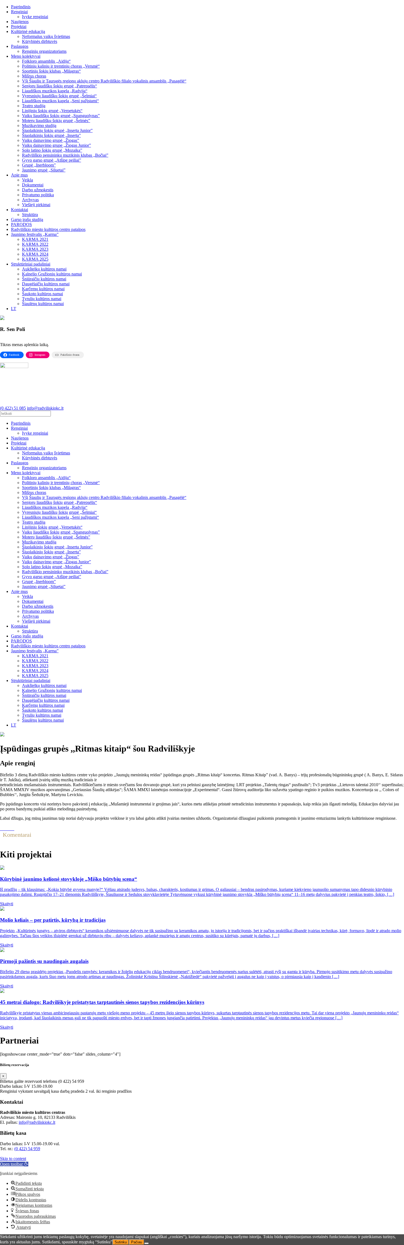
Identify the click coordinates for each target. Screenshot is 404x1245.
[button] (14, 1164)
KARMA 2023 (35, 249)
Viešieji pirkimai (36, 204)
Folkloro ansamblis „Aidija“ (46, 61)
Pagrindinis (21, 6)
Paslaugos (19, 46)
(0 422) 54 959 (27, 1148)
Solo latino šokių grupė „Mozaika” (52, 150)
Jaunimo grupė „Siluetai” (43, 170)
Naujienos (20, 21)
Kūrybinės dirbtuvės (39, 41)
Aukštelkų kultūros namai (44, 269)
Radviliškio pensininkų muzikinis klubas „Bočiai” (65, 155)
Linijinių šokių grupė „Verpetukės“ (52, 110)
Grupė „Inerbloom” (39, 165)
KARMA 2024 (35, 254)
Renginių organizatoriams (44, 51)
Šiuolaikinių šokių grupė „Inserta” (51, 135)
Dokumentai (32, 185)
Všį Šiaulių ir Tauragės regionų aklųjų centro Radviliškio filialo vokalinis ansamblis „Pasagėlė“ (104, 81)
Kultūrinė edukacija (28, 31)
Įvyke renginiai (35, 16)
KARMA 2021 (35, 239)
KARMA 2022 (35, 244)
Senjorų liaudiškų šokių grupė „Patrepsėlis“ (59, 86)
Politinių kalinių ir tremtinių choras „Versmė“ (61, 66)
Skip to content (13, 1158)
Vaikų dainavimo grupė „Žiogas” (50, 140)
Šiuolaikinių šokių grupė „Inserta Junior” (57, 130)
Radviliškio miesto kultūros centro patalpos (48, 229)
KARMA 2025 (35, 259)
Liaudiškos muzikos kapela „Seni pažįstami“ (60, 100)
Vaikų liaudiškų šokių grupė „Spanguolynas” (61, 115)
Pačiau (136, 1242)
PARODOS (21, 224)
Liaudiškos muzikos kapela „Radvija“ (54, 91)
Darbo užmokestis (37, 189)
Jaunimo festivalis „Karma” (35, 234)
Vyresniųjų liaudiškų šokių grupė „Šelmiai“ (59, 95)
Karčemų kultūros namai (43, 288)
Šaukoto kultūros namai (42, 293)
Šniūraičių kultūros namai (44, 279)
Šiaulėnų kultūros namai (43, 303)
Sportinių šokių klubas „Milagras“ (51, 71)
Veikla (27, 180)
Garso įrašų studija (27, 219)
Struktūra (30, 214)
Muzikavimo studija (39, 125)
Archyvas (30, 199)
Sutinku (121, 1242)
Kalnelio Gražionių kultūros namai (52, 274)
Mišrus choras (34, 76)
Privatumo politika (38, 194)
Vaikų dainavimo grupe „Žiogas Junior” (56, 145)
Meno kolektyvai (25, 56)
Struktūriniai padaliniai (30, 264)
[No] (146, 1243)
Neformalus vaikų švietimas (46, 36)
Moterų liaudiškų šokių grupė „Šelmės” (56, 120)
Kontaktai (19, 209)
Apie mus (19, 175)
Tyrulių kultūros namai (41, 298)
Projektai (18, 26)
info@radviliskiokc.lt (37, 1122)
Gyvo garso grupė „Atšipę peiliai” (51, 160)
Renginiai (19, 11)
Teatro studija (33, 105)
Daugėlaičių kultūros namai (46, 283)
